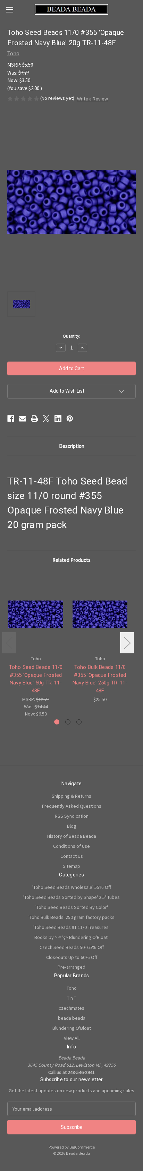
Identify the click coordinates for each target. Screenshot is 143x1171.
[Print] (34, 418)
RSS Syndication (72, 816)
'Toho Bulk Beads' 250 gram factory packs (71, 917)
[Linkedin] (57, 418)
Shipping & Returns (71, 796)
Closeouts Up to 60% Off (71, 957)
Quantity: (71, 336)
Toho (72, 988)
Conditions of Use (71, 846)
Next (127, 642)
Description (71, 446)
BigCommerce (82, 1147)
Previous (9, 642)
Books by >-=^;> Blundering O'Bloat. (71, 937)
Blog (71, 826)
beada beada (71, 1018)
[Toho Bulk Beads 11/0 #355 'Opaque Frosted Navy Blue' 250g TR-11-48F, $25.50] (100, 614)
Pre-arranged (71, 967)
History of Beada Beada (71, 836)
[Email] (22, 418)
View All (71, 1038)
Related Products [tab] (71, 560)
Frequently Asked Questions (71, 806)
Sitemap (71, 866)
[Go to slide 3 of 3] (79, 721)
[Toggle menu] (9, 9)
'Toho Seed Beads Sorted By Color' (71, 907)
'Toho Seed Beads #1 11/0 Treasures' (71, 927)
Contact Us (71, 856)
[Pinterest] (69, 418)
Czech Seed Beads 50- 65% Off (72, 947)
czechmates (71, 1008)
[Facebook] (10, 418)
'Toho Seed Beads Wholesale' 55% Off (71, 887)
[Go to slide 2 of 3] (67, 721)
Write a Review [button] (92, 99)
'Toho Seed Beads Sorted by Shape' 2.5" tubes (71, 897)
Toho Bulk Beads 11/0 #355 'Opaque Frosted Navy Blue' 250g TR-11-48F (100, 679)
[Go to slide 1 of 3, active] (56, 721)
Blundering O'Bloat (71, 1028)
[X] (46, 418)
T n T (71, 998)
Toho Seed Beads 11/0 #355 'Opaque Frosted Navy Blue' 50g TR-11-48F (36, 679)
